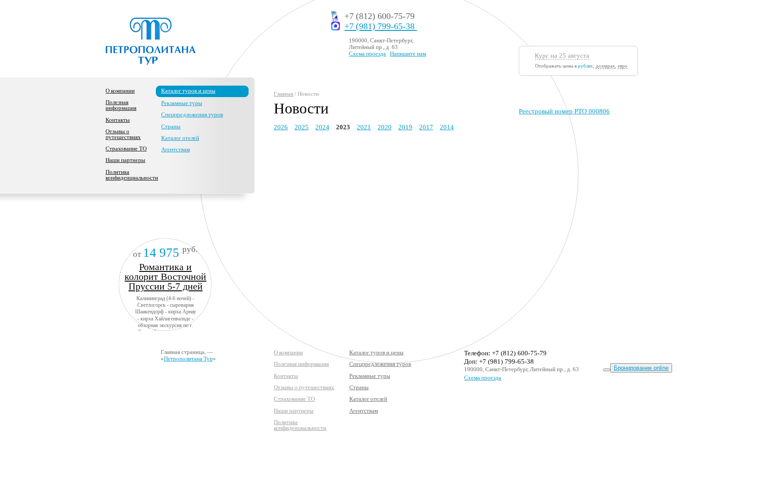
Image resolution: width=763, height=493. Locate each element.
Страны (171, 126)
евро (622, 65)
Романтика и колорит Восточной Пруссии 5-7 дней (165, 276)
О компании (120, 90)
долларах (605, 65)
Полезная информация (121, 105)
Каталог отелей (180, 138)
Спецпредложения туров (192, 114)
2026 (281, 127)
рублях (585, 65)
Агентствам (175, 149)
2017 (426, 127)
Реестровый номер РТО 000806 (564, 111)
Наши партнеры (125, 160)
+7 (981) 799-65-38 (380, 26)
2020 (385, 127)
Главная (283, 93)
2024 (322, 127)
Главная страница (182, 352)
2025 (302, 127)
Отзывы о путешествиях (123, 134)
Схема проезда (367, 53)
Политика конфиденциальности (132, 175)
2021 (364, 127)
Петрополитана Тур (188, 358)
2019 (405, 127)
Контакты (118, 120)
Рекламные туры (181, 103)
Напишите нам (408, 53)
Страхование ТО (126, 148)
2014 (447, 127)
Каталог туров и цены (188, 90)
